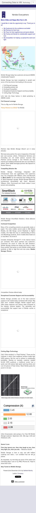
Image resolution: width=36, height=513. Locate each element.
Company (20, 473)
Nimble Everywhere (20, 14)
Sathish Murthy (28, 470)
